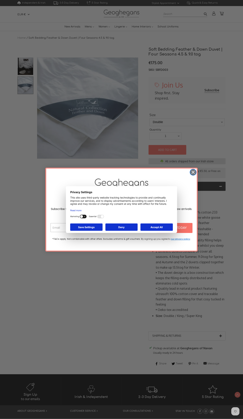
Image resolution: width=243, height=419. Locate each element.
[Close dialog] (193, 172)
